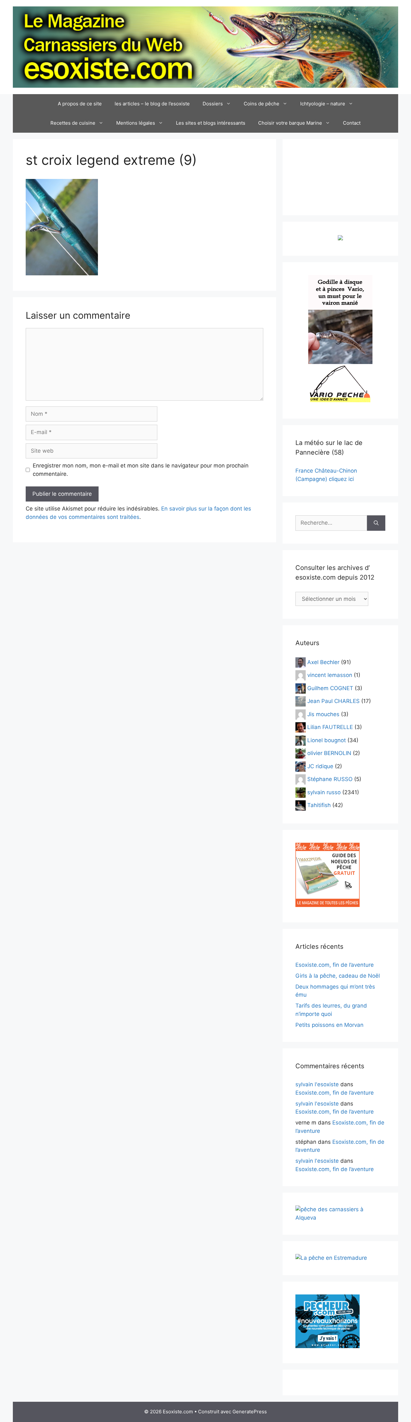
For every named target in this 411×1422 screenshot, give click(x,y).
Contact (352, 123)
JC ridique (320, 766)
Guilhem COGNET (330, 688)
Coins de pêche (261, 104)
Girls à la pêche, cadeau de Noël (337, 976)
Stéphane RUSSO (330, 779)
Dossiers (213, 104)
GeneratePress (249, 1412)
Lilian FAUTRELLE (330, 727)
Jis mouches (323, 714)
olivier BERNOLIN (329, 753)
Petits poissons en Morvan (329, 1025)
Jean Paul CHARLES (333, 701)
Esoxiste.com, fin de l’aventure (334, 965)
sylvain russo (324, 792)
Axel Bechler (323, 662)
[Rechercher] (376, 523)
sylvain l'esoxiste (317, 1084)
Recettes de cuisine (72, 123)
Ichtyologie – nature (322, 104)
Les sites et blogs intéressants (210, 123)
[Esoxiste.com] (205, 46)
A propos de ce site (80, 104)
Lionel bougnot (326, 740)
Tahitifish (319, 805)
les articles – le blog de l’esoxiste (152, 104)
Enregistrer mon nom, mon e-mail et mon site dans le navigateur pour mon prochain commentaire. (141, 469)
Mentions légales (135, 123)
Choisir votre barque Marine (290, 123)
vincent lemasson (329, 675)
